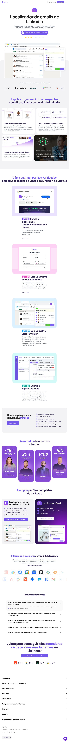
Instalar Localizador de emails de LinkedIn (36, 32)
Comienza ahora (13, 423)
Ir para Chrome (25, 238)
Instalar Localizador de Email (45, 518)
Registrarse (60, 2)
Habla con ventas (52, 2)
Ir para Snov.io (25, 292)
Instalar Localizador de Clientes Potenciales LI (16, 519)
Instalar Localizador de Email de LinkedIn (34, 655)
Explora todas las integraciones (34, 565)
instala (9, 608)
